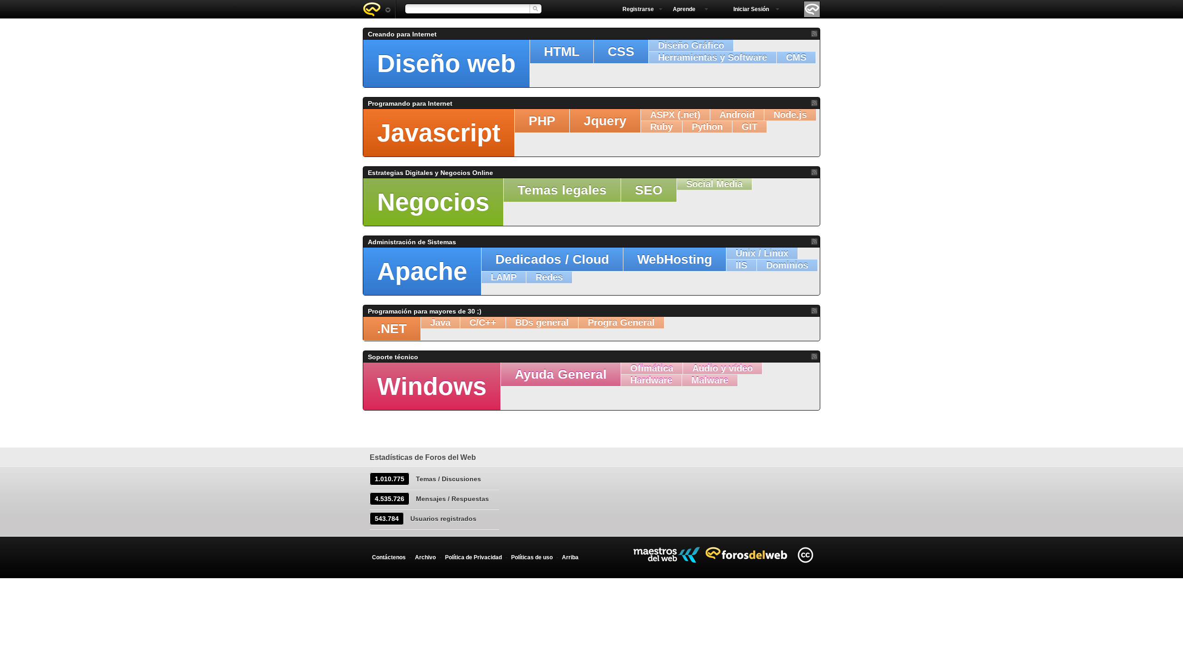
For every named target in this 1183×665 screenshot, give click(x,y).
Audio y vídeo (722, 368)
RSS (814, 33)
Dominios (787, 265)
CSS (621, 51)
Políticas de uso (532, 557)
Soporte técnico (393, 357)
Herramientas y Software (712, 57)
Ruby (661, 126)
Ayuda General (561, 374)
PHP (542, 121)
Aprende (684, 9)
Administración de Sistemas (412, 242)
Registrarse (638, 9)
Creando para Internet (402, 34)
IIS (741, 265)
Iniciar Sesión (751, 9)
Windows (432, 386)
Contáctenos (389, 557)
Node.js (790, 114)
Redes (549, 277)
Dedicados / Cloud (552, 259)
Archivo (425, 557)
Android (737, 114)
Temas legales (562, 190)
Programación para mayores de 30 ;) (425, 311)
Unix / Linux (762, 253)
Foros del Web (749, 553)
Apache (422, 271)
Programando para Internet (410, 103)
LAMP (504, 277)
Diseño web (446, 63)
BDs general (542, 322)
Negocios (433, 202)
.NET (392, 328)
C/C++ (483, 322)
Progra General (621, 322)
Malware (709, 380)
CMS (796, 57)
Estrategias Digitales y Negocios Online (430, 172)
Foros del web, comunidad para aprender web (376, 9)
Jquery (605, 121)
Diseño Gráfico (691, 45)
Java (440, 322)
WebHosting (674, 259)
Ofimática (651, 368)
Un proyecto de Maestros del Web (666, 555)
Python (707, 126)
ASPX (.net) (675, 114)
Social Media (714, 184)
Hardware (651, 380)
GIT (749, 126)
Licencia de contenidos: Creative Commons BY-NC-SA (805, 555)
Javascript (438, 132)
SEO (649, 190)
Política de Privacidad (473, 557)
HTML (561, 51)
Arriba (570, 557)
